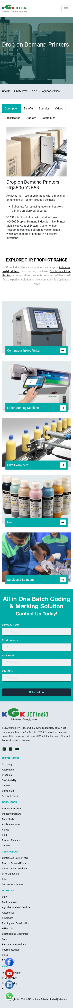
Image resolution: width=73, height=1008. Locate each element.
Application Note (11, 824)
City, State (7, 671)
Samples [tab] (44, 108)
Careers (6, 785)
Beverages (7, 918)
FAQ (4, 988)
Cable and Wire (10, 902)
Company (7, 764)
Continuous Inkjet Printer (15, 858)
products (21, 91)
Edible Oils (7, 928)
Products (7, 775)
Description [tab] (11, 108)
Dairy (4, 896)
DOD (34, 91)
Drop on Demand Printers (15, 863)
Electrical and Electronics (15, 933)
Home (6, 91)
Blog (4, 835)
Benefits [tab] (28, 108)
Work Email (8, 655)
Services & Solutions (12, 884)
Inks (4, 879)
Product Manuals (11, 840)
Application (8, 769)
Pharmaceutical (10, 949)
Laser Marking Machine (14, 868)
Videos (5, 829)
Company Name (10, 625)
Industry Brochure (11, 813)
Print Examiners (10, 873)
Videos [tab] (59, 108)
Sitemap (62, 999)
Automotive (8, 912)
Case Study (8, 819)
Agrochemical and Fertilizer (16, 907)
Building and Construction (15, 923)
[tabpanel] (36, 183)
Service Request (10, 796)
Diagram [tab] (31, 118)
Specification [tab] (12, 118)
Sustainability (9, 780)
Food (4, 939)
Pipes (5, 955)
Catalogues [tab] (48, 118)
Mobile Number (10, 640)
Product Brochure (11, 808)
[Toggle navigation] (66, 8)
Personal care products (14, 944)
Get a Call (34, 692)
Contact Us (8, 790)
